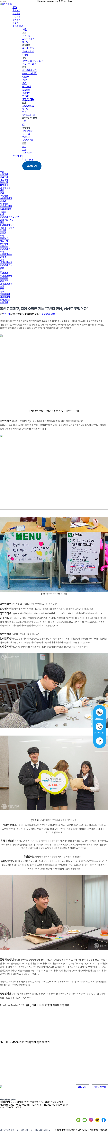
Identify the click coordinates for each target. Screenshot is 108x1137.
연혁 (2, 259)
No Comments (47, 314)
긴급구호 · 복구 (7, 219)
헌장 (2, 267)
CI (1, 270)
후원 (2, 171)
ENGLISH (82, 1086)
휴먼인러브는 (6, 254)
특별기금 (4, 185)
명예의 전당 (5, 187)
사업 (2, 190)
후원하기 (99, 718)
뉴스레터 (4, 243)
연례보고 (4, 281)
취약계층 (4, 203)
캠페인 (3, 230)
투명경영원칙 (6, 275)
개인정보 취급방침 (7, 1130)
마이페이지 (5, 297)
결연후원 (4, 182)
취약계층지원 (6, 206)
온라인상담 (99, 733)
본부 (2, 289)
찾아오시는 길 (6, 262)
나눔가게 (4, 179)
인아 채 (6, 314)
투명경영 (4, 273)
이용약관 (24, 1130)
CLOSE (92, 718)
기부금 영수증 (100, 1086)
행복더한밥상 (6, 209)
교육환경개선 (6, 198)
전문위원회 (5, 294)
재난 (2, 214)
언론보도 (4, 246)
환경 (2, 222)
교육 (2, 193)
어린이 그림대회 (7, 227)
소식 (2, 235)
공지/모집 (4, 238)
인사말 (3, 257)
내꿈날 (3, 201)
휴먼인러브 (5, 249)
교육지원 (4, 195)
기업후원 (4, 177)
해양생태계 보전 (7, 225)
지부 (2, 291)
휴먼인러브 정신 (7, 265)
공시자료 (4, 278)
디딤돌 (3, 211)
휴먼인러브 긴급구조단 (10, 217)
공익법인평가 (6, 283)
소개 (2, 251)
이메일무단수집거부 (42, 1130)
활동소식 (4, 241)
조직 (2, 286)
